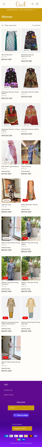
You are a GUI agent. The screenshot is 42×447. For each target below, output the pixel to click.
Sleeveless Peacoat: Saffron (30, 129)
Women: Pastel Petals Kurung (11, 243)
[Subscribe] (32, 407)
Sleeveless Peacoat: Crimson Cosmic (11, 130)
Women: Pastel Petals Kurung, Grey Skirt (30, 323)
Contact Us (8, 390)
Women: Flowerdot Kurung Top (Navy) (10, 283)
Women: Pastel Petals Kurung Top (11, 362)
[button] (4, 4)
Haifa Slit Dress (6, 204)
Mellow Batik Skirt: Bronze (29, 204)
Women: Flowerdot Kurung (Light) (29, 283)
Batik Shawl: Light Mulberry (10, 166)
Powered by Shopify (26, 443)
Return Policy (9, 395)
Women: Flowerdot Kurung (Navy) (29, 243)
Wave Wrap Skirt (7, 55)
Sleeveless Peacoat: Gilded (30, 92)
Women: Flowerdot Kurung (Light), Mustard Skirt (10, 323)
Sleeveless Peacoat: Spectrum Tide (27, 55)
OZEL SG (17, 443)
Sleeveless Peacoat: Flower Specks (10, 92)
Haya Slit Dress (26, 166)
